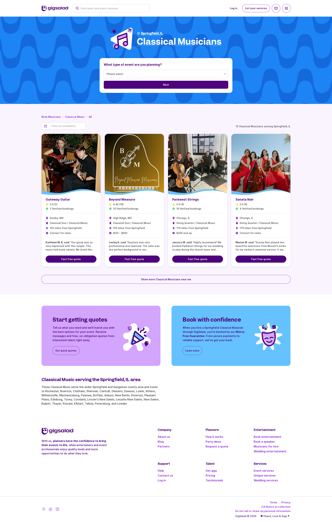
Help (161, 470)
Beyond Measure (122, 199)
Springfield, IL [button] (152, 33)
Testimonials (214, 480)
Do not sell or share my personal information (262, 511)
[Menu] (286, 8)
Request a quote (217, 446)
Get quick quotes (66, 350)
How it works (214, 436)
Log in (233, 8)
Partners (164, 446)
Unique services (265, 475)
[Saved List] (276, 8)
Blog (161, 441)
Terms (273, 502)
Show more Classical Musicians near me (166, 279)
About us (164, 436)
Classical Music (75, 116)
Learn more (192, 350)
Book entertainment (267, 436)
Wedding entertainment (270, 451)
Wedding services (266, 480)
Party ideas (213, 441)
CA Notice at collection (275, 506)
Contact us (165, 475)
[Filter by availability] (67, 126)
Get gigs (211, 470)
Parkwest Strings (185, 199)
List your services (256, 8)
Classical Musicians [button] (179, 41)
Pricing (210, 475)
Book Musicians (51, 116)
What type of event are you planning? (133, 64)
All (90, 116)
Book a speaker (264, 441)
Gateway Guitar (58, 199)
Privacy (285, 502)
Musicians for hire (266, 446)
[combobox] (113, 8)
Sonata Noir (245, 199)
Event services (264, 470)
